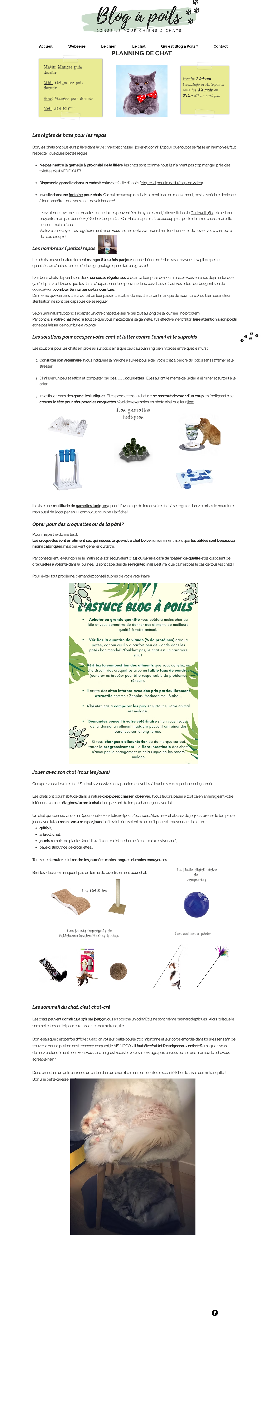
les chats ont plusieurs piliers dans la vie (72, 147)
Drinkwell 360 (202, 212)
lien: (190, 402)
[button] (76, 46)
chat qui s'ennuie (51, 815)
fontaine (76, 194)
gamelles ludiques (91, 505)
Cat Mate (128, 218)
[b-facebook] (215, 1313)
